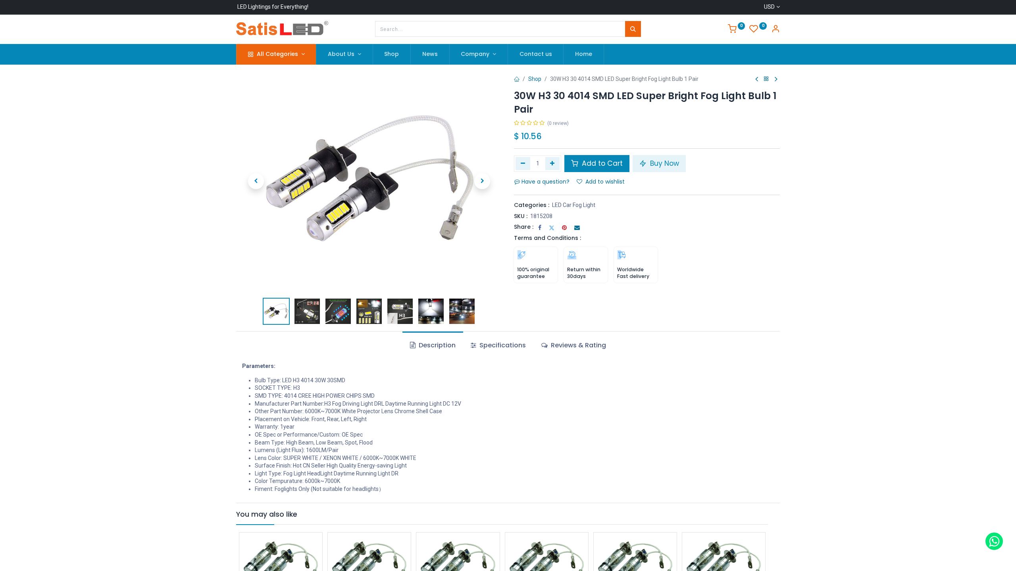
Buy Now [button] (663, 163)
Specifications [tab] (502, 345)
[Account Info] (775, 30)
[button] (256, 181)
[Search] (633, 29)
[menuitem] (392, 54)
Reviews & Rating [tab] (577, 345)
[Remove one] (523, 163)
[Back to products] (766, 79)
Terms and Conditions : (547, 238)
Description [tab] (436, 345)
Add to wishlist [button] (605, 182)
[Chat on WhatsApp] (994, 541)
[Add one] (552, 163)
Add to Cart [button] (601, 163)
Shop (534, 79)
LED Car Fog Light (573, 205)
